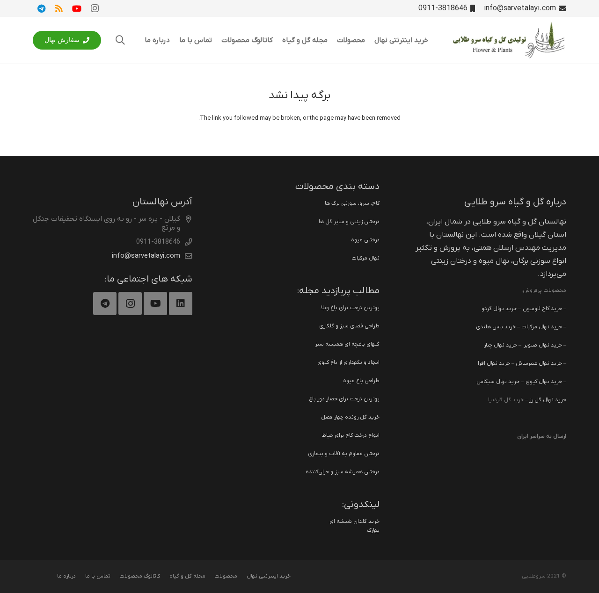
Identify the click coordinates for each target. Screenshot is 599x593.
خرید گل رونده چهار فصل (350, 417)
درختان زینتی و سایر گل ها (349, 221)
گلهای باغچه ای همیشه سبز (347, 344)
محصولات (225, 576)
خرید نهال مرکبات (541, 327)
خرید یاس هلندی (496, 327)
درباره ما (66, 576)
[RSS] (59, 8)
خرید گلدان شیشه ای (354, 521)
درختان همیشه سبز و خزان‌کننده (343, 472)
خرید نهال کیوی (544, 381)
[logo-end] (508, 40)
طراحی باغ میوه (361, 380)
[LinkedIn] (180, 303)
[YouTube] (76, 8)
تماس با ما (97, 576)
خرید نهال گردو (499, 308)
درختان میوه (365, 240)
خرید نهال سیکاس (497, 381)
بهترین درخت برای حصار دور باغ (344, 399)
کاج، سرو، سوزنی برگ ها (352, 203)
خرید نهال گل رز (547, 400)
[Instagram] (94, 8)
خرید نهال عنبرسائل (539, 363)
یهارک (373, 530)
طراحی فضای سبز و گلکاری (349, 326)
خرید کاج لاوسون (542, 308)
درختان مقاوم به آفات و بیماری (344, 453)
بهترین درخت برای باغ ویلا (350, 307)
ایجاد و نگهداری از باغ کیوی (348, 362)
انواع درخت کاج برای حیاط (351, 435)
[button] (120, 40)
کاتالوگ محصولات (139, 576)
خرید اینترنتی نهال (269, 576)
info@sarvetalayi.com (146, 255)
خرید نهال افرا (494, 363)
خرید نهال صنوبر (543, 345)
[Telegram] (41, 8)
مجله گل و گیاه (187, 576)
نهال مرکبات (365, 258)
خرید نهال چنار (500, 345)
